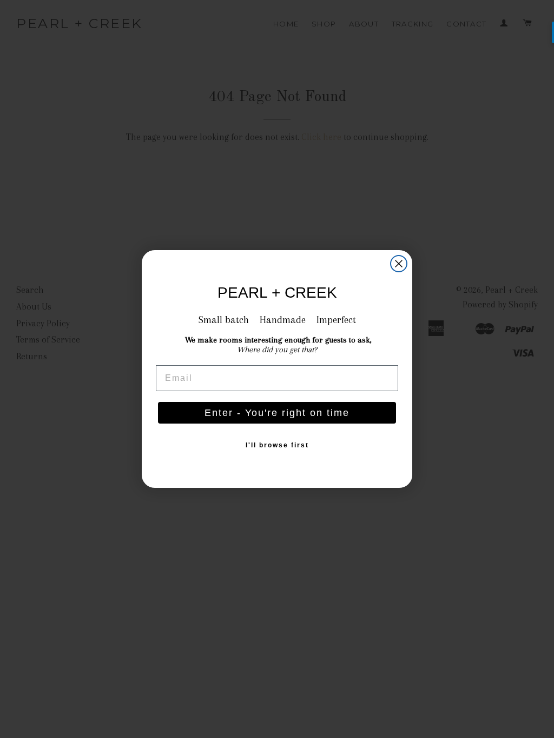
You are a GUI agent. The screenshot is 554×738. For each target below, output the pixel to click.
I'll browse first (277, 445)
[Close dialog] (399, 264)
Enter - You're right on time (277, 412)
